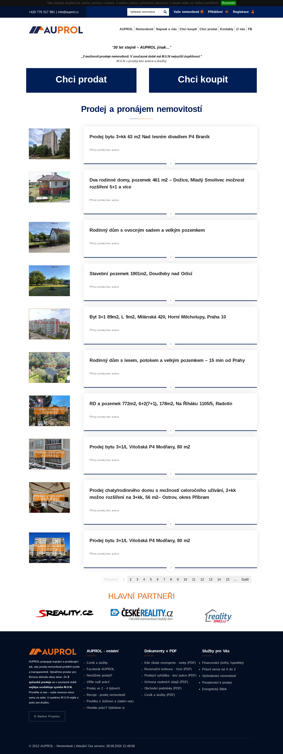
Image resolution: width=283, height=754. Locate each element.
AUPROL (126, 29)
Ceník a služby (97, 662)
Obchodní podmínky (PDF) (163, 688)
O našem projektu (47, 716)
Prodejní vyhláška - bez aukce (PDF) (170, 675)
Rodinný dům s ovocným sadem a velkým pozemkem (147, 230)
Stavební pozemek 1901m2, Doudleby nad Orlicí (141, 273)
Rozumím (228, 2)
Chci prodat (208, 29)
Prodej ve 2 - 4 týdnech (103, 688)
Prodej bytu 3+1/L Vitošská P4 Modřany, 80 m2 (140, 446)
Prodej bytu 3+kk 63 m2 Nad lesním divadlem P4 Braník (149, 136)
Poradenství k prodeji (217, 682)
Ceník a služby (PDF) (159, 694)
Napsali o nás (166, 29)
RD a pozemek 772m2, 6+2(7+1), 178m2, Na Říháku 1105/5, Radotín (161, 403)
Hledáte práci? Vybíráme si (106, 707)
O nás (240, 29)
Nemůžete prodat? (99, 675)
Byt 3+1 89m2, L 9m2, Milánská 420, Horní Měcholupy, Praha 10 (158, 316)
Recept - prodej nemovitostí (106, 694)
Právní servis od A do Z (219, 669)
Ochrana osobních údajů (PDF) (166, 681)
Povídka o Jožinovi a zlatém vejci (110, 701)
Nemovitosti (144, 29)
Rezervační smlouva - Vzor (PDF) (168, 669)
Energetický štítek (214, 689)
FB (250, 29)
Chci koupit (188, 29)
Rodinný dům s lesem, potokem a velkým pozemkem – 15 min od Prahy (167, 360)
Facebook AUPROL (100, 669)
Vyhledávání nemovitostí (219, 675)
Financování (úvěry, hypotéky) (223, 662)
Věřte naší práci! (98, 681)
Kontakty (226, 29)
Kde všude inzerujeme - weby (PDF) (170, 662)
